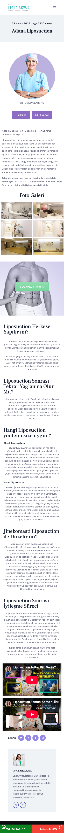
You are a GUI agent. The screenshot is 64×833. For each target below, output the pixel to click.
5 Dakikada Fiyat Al (32, 286)
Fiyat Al (44, 115)
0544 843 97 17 (22, 182)
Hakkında (21, 115)
